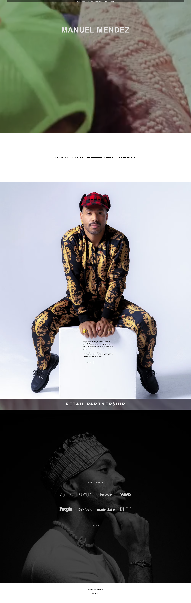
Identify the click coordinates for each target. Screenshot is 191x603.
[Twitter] (98, 593)
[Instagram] (93, 593)
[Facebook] (95, 593)
